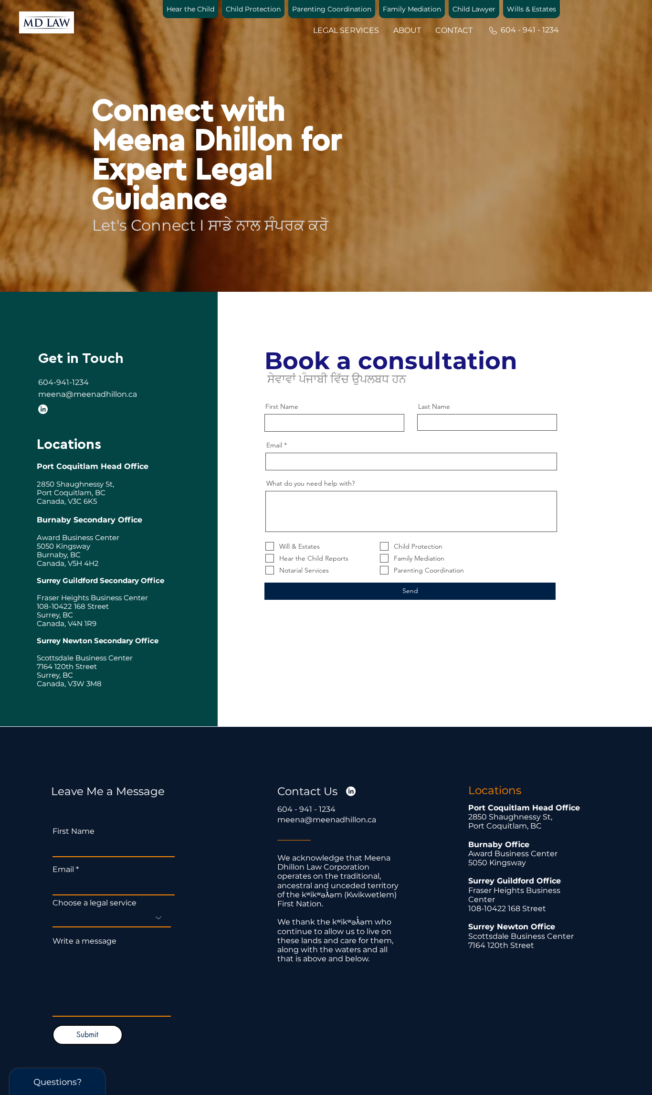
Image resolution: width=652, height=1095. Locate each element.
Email (274, 445)
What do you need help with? (310, 483)
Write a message (84, 941)
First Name (281, 406)
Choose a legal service (95, 903)
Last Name (434, 406)
